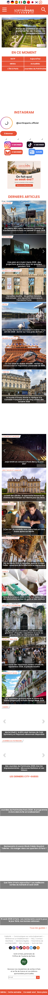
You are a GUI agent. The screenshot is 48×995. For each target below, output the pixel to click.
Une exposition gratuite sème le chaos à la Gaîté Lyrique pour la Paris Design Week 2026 (24, 709)
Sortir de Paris (37, 953)
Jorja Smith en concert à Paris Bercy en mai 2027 (24, 472)
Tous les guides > (38, 937)
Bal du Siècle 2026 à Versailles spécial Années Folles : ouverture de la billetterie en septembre (24, 574)
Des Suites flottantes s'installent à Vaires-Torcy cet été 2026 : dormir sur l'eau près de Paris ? (24, 340)
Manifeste (9, 951)
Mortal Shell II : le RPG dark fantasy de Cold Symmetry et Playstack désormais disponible (24, 743)
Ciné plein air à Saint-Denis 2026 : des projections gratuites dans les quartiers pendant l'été (24, 274)
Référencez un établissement (17, 948)
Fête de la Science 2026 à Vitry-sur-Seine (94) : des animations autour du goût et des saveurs (24, 608)
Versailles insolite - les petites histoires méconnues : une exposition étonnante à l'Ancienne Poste (24, 308)
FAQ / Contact (37, 948)
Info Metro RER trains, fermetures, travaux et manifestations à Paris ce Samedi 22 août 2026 (24, 239)
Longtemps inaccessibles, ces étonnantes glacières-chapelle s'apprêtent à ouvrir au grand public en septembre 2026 (24, 642)
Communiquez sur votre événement (28, 946)
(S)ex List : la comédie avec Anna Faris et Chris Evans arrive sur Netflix (24, 540)
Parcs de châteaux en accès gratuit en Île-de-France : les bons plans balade (30, 31)
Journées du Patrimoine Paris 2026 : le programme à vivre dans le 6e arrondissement (24, 821)
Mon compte (24, 953)
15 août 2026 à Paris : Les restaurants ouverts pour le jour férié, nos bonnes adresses (24, 930)
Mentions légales (22, 951)
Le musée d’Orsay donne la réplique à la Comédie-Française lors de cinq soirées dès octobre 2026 (24, 409)
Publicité (8, 946)
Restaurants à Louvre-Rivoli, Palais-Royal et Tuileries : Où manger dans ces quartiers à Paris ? (24, 857)
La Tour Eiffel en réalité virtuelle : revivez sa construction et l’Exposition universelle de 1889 (24, 374)
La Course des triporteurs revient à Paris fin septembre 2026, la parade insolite (24, 675)
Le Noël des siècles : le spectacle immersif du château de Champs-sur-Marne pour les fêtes (24, 506)
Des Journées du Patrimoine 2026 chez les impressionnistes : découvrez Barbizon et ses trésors (24, 778)
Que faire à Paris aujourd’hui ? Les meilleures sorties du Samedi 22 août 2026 (24, 893)
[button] (5, 32)
